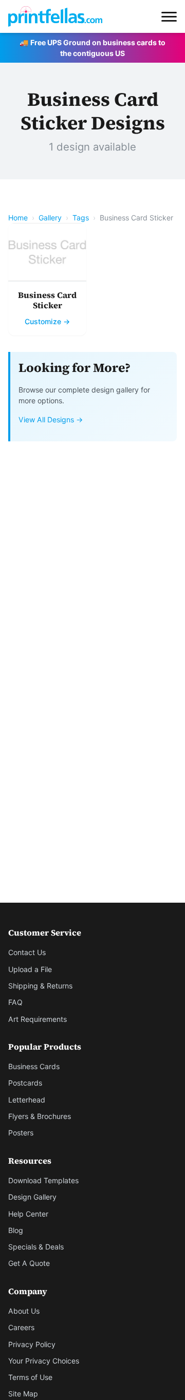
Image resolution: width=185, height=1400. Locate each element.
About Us (24, 1310)
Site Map (23, 1393)
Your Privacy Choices (43, 1360)
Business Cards (34, 1066)
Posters (20, 1132)
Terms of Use (30, 1377)
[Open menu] (169, 16)
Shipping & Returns (40, 985)
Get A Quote (29, 1263)
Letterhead (26, 1099)
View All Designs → (50, 419)
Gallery (50, 217)
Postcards (25, 1082)
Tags (80, 217)
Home (18, 217)
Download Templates (43, 1180)
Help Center (28, 1213)
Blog (15, 1230)
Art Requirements (37, 1019)
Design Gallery (32, 1196)
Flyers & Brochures (39, 1116)
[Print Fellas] (55, 16)
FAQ (15, 1002)
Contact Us (27, 952)
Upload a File (30, 969)
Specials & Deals (36, 1246)
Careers (21, 1327)
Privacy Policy (31, 1344)
